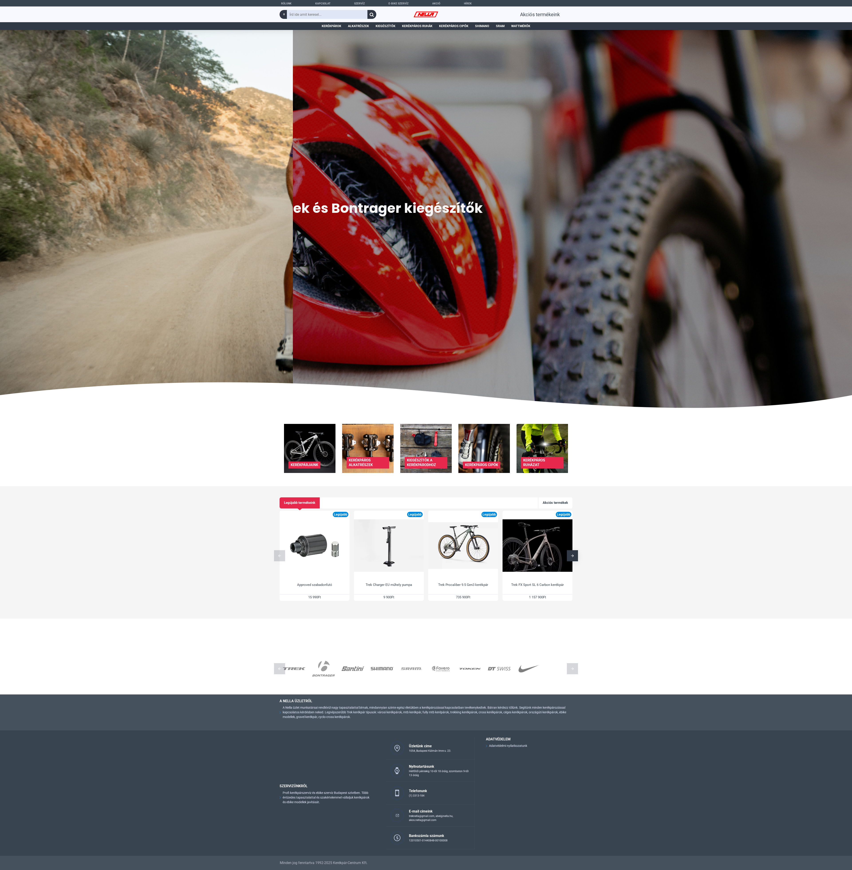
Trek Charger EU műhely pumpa (389, 585)
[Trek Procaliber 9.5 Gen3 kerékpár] (463, 546)
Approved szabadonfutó (314, 585)
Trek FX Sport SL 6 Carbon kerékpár (537, 585)
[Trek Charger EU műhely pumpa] (389, 546)
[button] (279, 555)
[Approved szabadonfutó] (314, 546)
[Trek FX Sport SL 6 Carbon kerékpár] (537, 546)
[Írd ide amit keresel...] (371, 14)
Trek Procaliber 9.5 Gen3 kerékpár (463, 585)
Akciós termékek (555, 503)
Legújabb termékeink (299, 503)
